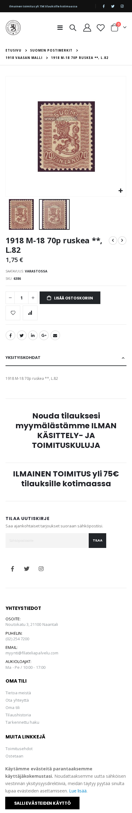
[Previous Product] (113, 240)
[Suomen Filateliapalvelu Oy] (13, 27)
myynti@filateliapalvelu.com (32, 653)
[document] (66, 787)
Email (55, 335)
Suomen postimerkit (51, 50)
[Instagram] (122, 6)
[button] (120, 191)
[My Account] (87, 28)
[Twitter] (113, 6)
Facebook (10, 335)
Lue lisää (78, 791)
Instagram (41, 569)
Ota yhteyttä (17, 700)
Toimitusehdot (19, 748)
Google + (44, 335)
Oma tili (13, 707)
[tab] (66, 358)
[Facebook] (104, 6)
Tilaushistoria (18, 715)
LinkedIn (33, 335)
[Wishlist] (100, 28)
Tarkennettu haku (22, 722)
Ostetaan (14, 756)
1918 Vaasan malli (24, 57)
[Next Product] (122, 240)
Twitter (22, 335)
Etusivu (13, 50)
